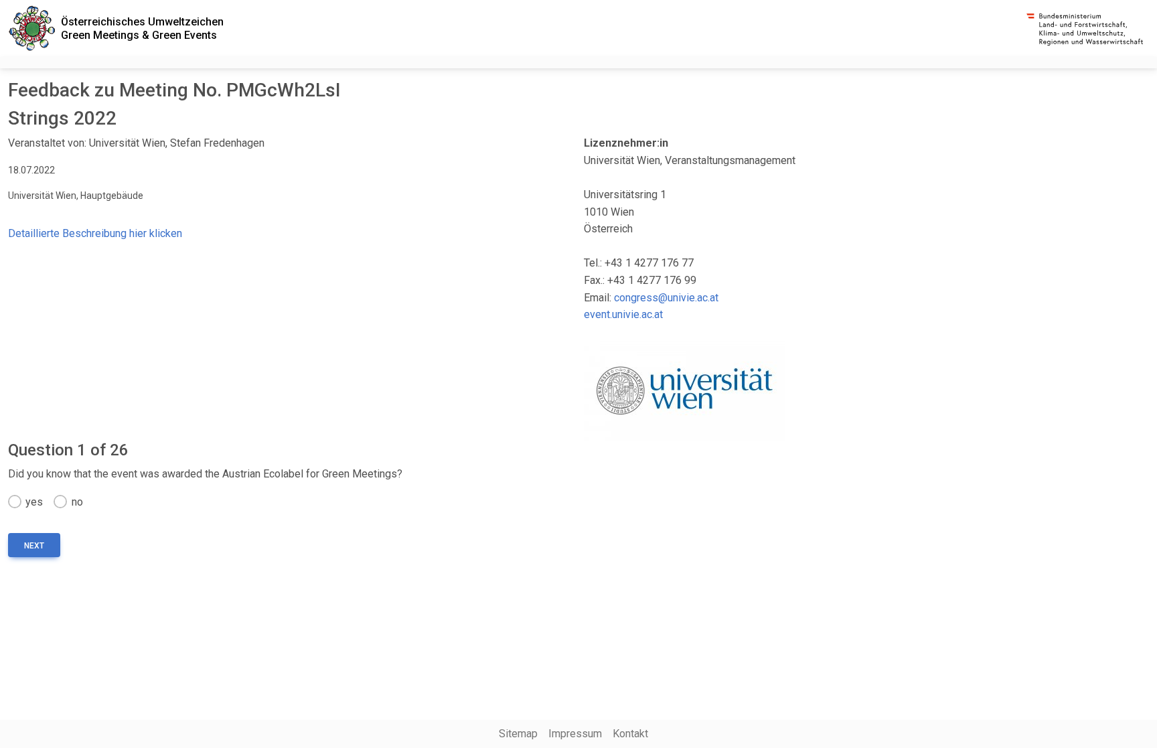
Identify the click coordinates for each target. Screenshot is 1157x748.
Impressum (575, 733)
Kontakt (630, 733)
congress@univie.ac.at (666, 297)
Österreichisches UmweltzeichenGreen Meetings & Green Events (142, 28)
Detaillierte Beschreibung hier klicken (95, 233)
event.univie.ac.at (623, 314)
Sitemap (518, 733)
